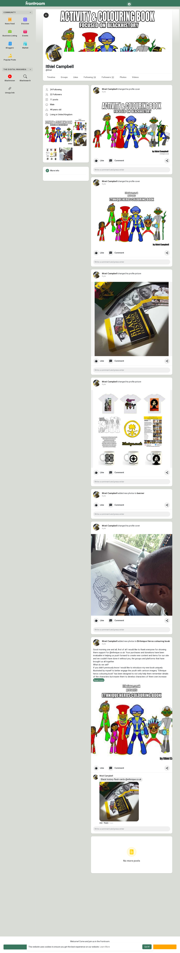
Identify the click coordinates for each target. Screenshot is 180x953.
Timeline (51, 77)
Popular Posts (10, 60)
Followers (108, 77)
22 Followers (56, 94)
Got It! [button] (146, 947)
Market (25, 48)
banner (140, 493)
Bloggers (10, 48)
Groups (64, 77)
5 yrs (104, 92)
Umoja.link (9, 93)
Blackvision (10, 80)
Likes (75, 77)
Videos (135, 77)
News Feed (10, 23)
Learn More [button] (105, 947)
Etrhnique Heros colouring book (153, 641)
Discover (25, 23)
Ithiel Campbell (109, 89)
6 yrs (104, 528)
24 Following (56, 89)
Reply (106, 823)
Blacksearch (25, 80)
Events (25, 35)
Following (90, 77)
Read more (99, 680)
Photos (123, 77)
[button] (129, 4)
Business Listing (10, 35)
